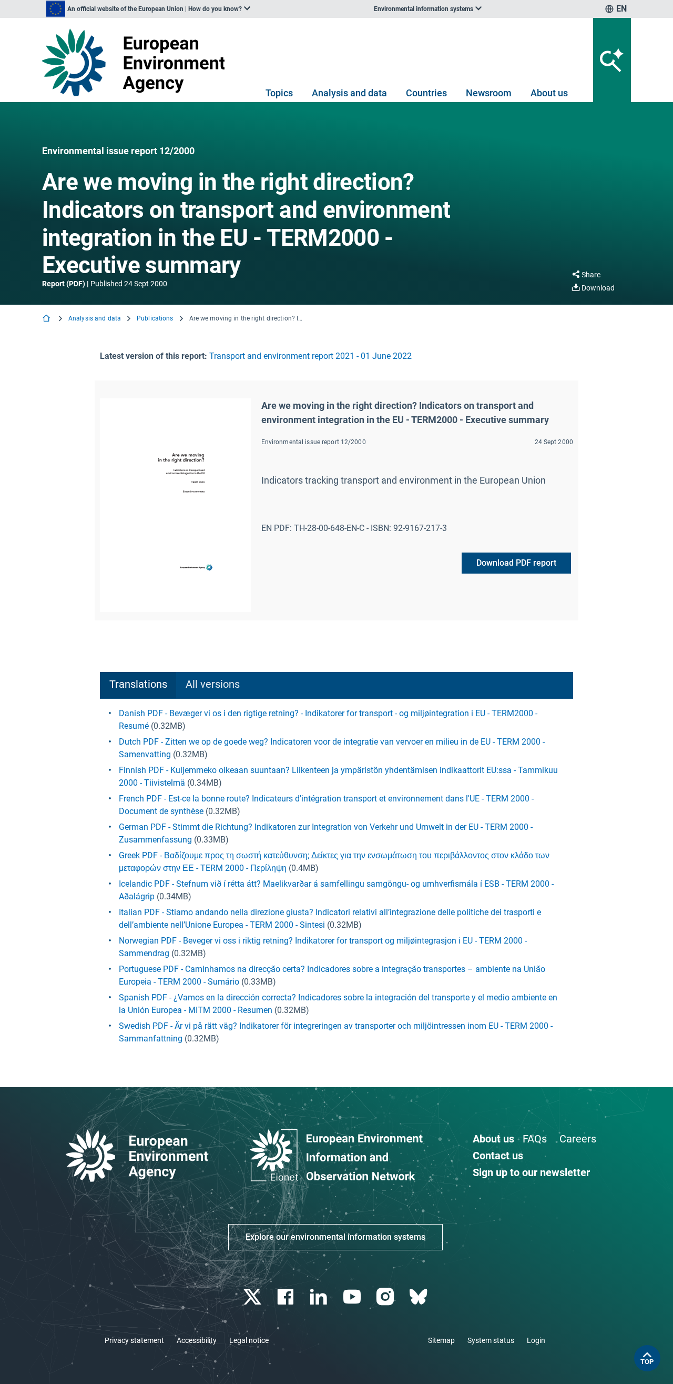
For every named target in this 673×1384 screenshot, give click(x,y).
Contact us (498, 1155)
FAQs (535, 1138)
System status (490, 1340)
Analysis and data (349, 92)
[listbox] (148, 9)
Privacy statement (134, 1340)
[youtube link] (353, 1297)
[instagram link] (386, 1297)
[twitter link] (253, 1297)
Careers (577, 1138)
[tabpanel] (336, 876)
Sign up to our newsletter (531, 1172)
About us (549, 92)
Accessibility (197, 1340)
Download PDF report (516, 563)
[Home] (47, 319)
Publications (155, 318)
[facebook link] (286, 1297)
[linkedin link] (320, 1297)
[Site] (137, 62)
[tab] (138, 685)
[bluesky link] (419, 1297)
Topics (279, 92)
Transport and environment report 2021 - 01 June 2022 (310, 356)
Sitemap (441, 1340)
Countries (426, 92)
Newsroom (489, 92)
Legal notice (249, 1340)
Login (536, 1340)
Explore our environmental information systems (335, 1237)
